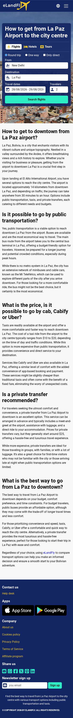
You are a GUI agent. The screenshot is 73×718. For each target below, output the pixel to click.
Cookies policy (11, 634)
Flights (16, 46)
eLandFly (49, 552)
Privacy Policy (11, 641)
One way (33, 55)
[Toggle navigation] (66, 6)
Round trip (14, 55)
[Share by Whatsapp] (10, 673)
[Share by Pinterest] (27, 673)
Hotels (33, 46)
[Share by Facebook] (15, 673)
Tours (48, 46)
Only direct (53, 55)
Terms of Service (12, 649)
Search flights (36, 99)
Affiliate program (12, 656)
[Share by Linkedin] (32, 673)
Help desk (8, 593)
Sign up (55, 685)
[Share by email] (4, 673)
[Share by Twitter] (21, 673)
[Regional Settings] (58, 6)
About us (7, 627)
